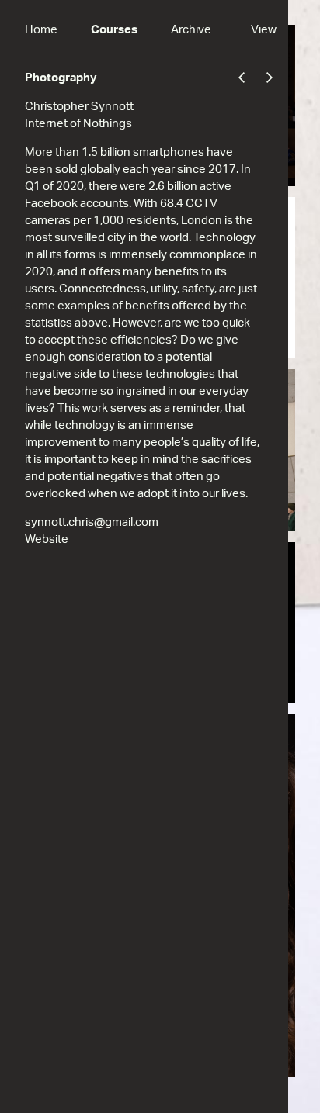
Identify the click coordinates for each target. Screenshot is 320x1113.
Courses (114, 30)
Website (46, 539)
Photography (61, 78)
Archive (191, 30)
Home (41, 30)
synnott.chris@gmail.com (91, 522)
